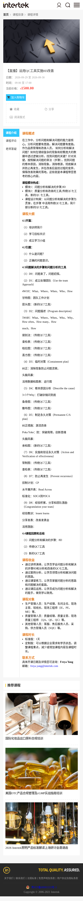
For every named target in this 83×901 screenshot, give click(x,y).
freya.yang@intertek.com (44, 666)
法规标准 (31, 878)
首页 (6, 14)
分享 (51, 109)
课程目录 (18, 14)
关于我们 (9, 878)
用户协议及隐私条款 (67, 878)
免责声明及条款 (47, 878)
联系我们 (20, 878)
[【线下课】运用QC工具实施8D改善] (16, 5)
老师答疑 (11, 148)
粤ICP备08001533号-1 (44, 887)
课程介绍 (11, 132)
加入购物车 (18, 97)
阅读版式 (19, 117)
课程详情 (32, 14)
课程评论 (11, 140)
